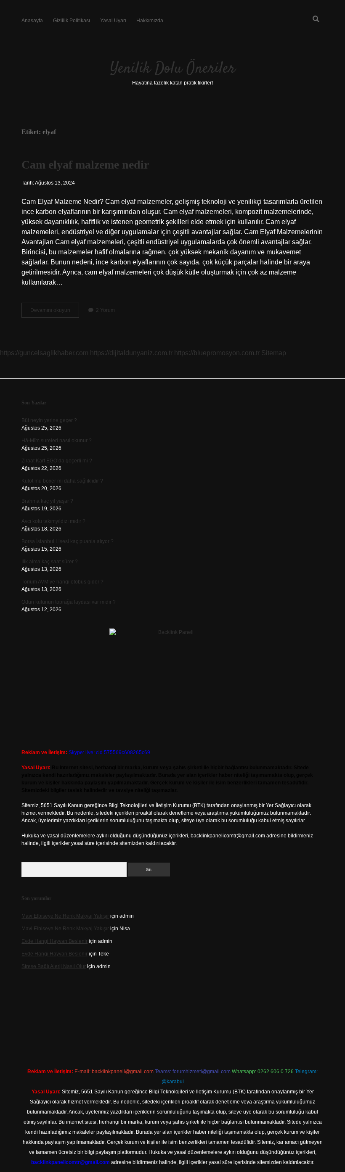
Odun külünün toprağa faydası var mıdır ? (68, 602)
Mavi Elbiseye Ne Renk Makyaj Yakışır (65, 916)
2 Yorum (105, 310)
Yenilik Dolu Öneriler (172, 69)
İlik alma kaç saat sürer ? (49, 562)
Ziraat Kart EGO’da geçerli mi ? (56, 461)
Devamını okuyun (54, 312)
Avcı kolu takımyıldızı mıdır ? (53, 521)
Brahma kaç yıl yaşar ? (47, 501)
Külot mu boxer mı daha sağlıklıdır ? (62, 481)
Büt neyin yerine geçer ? (49, 420)
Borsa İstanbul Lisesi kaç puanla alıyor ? (67, 541)
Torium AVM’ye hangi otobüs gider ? (62, 582)
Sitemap (273, 352)
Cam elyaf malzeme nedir (85, 164)
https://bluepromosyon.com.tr (217, 352)
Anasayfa (32, 21)
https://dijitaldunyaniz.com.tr (131, 352)
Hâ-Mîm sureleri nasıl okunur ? (56, 440)
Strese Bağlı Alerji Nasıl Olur (53, 966)
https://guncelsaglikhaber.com (44, 352)
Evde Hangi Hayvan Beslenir (54, 941)
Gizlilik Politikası (71, 21)
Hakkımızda (149, 21)
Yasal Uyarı (113, 21)
